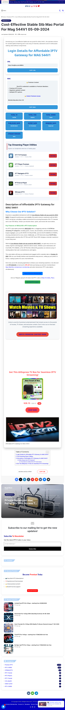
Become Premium (32, 590)
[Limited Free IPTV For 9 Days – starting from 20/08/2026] (8, 607)
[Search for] (63, 10)
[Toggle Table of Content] (46, 452)
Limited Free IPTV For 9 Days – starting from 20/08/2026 (30, 603)
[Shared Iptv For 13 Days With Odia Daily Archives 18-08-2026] (8, 617)
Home (4, 17)
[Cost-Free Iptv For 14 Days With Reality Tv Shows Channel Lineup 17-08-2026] (8, 628)
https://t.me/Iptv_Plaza (48, 278)
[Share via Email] (48, 479)
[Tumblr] (28, 479)
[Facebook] (16, 479)
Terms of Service (35, 704)
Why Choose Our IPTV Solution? (27, 460)
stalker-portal (8, 683)
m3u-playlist (8, 681)
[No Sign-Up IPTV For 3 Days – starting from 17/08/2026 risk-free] (8, 648)
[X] (20, 479)
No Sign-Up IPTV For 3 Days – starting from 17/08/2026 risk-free (32, 645)
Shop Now (32, 410)
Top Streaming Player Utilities (25, 456)
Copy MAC (32, 107)
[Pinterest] (32, 479)
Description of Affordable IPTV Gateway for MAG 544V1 (32, 458)
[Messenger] (44, 479)
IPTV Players (8, 675)
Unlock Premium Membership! (32, 273)
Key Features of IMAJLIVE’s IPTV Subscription (31, 461)
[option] (32, 501)
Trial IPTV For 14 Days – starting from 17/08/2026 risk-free (31, 634)
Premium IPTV (10, 17)
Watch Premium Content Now (32, 334)
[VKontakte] (40, 479)
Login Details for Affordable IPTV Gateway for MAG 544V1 (32, 454)
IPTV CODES (8, 667)
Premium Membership (11, 704)
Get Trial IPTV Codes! (32, 282)
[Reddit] (36, 479)
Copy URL (32, 70)
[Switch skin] (60, 10)
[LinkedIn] (24, 479)
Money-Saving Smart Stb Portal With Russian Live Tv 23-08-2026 (27, 2)
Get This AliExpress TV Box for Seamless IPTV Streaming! (32, 463)
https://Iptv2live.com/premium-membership (17, 267)
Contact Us (21, 704)
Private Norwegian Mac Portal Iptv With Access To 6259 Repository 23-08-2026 (21, 502)
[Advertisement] (32, 356)
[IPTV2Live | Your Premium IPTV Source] (32, 6)
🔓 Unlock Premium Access (32, 96)
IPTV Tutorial (8, 673)
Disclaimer (27, 704)
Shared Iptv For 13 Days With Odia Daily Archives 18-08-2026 (32, 613)
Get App (53, 156)
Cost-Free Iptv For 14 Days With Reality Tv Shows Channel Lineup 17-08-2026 (36, 624)
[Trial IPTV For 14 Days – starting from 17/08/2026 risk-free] (8, 638)
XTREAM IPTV (9, 670)
